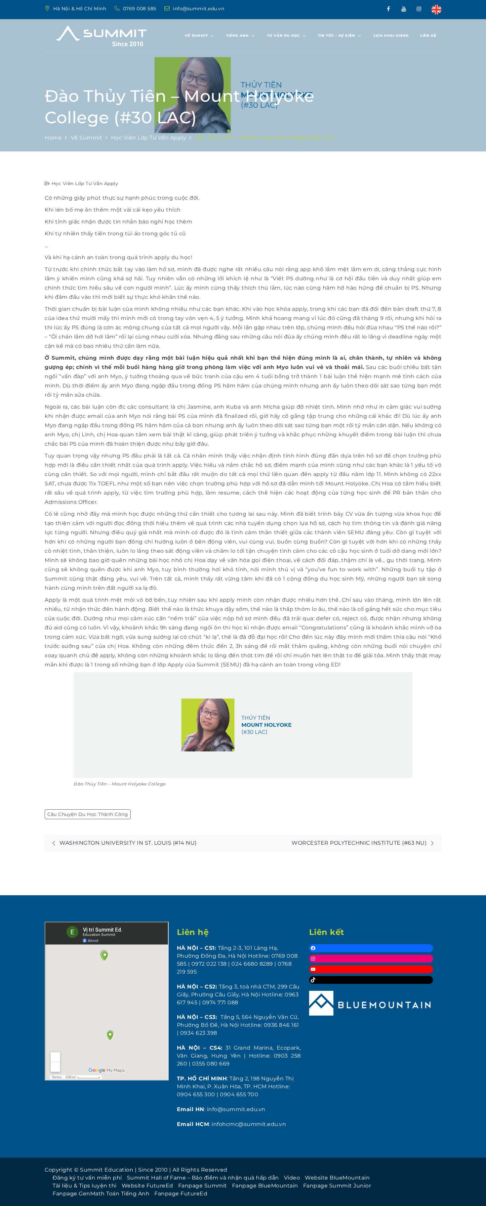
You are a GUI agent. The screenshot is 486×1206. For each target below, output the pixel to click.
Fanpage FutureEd (180, 1193)
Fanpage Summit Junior (337, 1186)
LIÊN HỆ (428, 35)
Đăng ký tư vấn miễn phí (87, 1178)
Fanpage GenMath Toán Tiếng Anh (101, 1193)
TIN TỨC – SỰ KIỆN (336, 35)
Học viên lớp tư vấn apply (85, 183)
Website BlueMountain (337, 1178)
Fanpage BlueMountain (265, 1186)
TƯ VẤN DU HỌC (283, 35)
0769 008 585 (140, 9)
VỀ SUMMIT (196, 35)
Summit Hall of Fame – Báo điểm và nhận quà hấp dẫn (203, 1178)
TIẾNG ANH (237, 35)
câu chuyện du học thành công (87, 814)
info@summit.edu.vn (198, 9)
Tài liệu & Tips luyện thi (85, 1186)
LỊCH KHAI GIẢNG (391, 35)
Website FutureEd (147, 1186)
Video (292, 1178)
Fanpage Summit (202, 1186)
